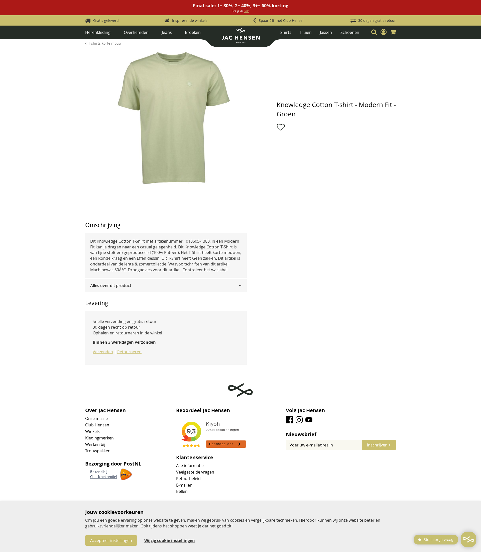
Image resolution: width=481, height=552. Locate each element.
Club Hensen (97, 425)
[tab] (166, 285)
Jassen (326, 32)
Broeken (193, 32)
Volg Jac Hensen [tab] (305, 410)
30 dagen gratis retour (377, 20)
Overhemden (136, 32)
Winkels (92, 431)
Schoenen (349, 32)
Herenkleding (97, 32)
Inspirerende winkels (189, 20)
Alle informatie (190, 465)
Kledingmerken (99, 438)
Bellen (182, 491)
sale (246, 11)
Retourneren (129, 351)
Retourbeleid (188, 478)
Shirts (285, 32)
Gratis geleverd (106, 20)
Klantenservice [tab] (194, 457)
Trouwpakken (97, 450)
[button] (384, 32)
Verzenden (103, 351)
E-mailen (184, 485)
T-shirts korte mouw (105, 43)
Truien (306, 32)
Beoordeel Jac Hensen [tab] (203, 410)
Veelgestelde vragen (195, 472)
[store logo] (240, 37)
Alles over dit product (110, 285)
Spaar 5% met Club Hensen (282, 20)
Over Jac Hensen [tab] (105, 410)
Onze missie (96, 418)
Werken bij (95, 444)
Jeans (167, 32)
